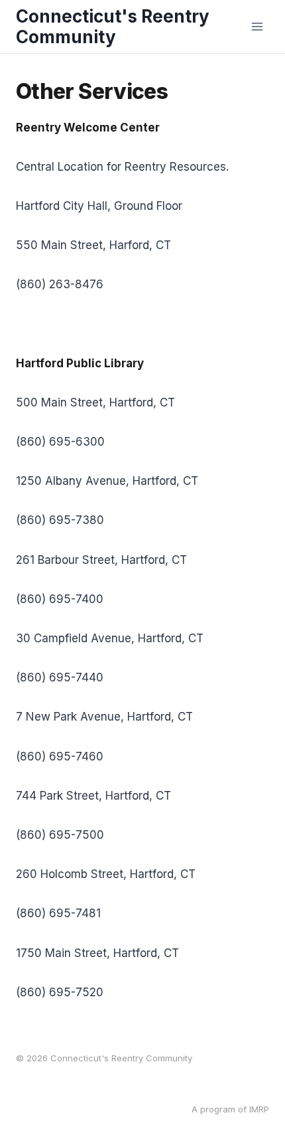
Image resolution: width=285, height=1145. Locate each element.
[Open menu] (257, 26)
